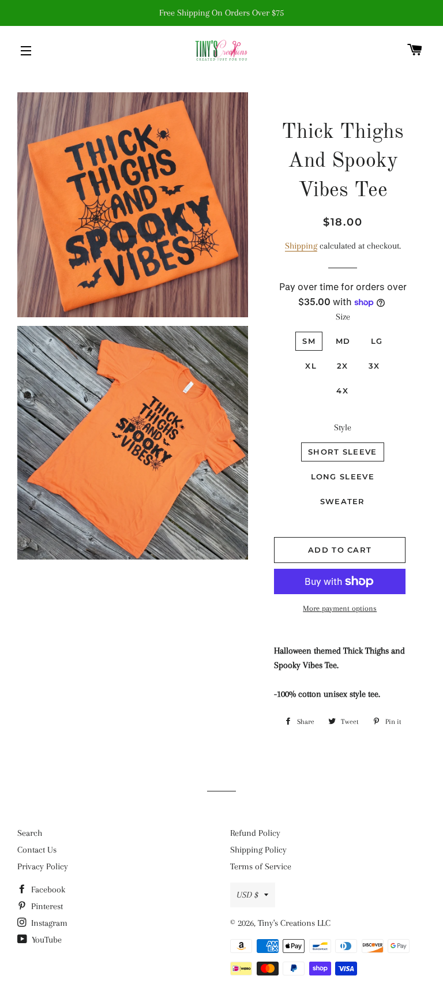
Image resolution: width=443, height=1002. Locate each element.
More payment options (340, 608)
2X (342, 365)
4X (342, 390)
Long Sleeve (342, 476)
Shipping (301, 246)
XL (311, 365)
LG (377, 341)
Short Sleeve (342, 451)
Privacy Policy (42, 866)
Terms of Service (260, 866)
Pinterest (46, 906)
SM (309, 341)
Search (29, 833)
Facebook (47, 889)
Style (342, 427)
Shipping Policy (258, 850)
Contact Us (37, 850)
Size (343, 317)
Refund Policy (255, 833)
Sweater (342, 501)
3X (374, 365)
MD (343, 341)
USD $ (247, 895)
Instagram (48, 923)
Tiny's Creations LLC (294, 923)
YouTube (45, 940)
